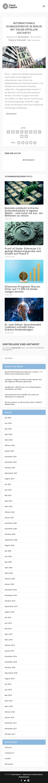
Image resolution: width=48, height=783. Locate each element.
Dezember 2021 (11, 456)
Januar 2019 (9, 651)
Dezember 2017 (11, 723)
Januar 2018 (9, 717)
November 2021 (11, 462)
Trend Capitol (15, 774)
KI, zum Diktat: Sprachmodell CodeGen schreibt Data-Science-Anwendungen (23, 327)
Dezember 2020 (11, 523)
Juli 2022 (8, 418)
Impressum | (27, 774)
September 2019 (11, 606)
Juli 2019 (8, 617)
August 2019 (9, 612)
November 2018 (11, 662)
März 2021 (9, 506)
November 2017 (11, 728)
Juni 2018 (8, 690)
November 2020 (11, 529)
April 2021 (8, 501)
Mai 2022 (8, 429)
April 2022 (8, 434)
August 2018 (9, 679)
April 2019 (8, 634)
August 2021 (9, 479)
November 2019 (11, 595)
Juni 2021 (8, 490)
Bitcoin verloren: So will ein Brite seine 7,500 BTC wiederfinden (23, 403)
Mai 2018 (8, 695)
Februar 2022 (10, 445)
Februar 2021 (10, 512)
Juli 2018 (8, 684)
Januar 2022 (9, 451)
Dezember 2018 (11, 656)
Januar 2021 (9, 518)
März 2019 (9, 640)
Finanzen (12, 40)
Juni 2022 (8, 423)
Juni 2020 (8, 556)
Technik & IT (9, 753)
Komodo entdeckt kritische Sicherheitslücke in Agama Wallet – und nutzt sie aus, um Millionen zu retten (24, 211)
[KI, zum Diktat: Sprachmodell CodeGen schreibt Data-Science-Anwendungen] (24, 309)
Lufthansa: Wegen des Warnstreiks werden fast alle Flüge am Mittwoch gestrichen (23, 380)
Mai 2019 (8, 629)
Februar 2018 (10, 712)
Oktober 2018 (10, 667)
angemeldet (16, 347)
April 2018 (8, 701)
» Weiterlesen (11, 113)
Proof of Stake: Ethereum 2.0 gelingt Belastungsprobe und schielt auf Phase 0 (23, 251)
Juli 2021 (8, 484)
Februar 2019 (10, 645)
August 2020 (9, 545)
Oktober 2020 (10, 534)
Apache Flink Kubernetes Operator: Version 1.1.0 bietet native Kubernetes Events (23, 373)
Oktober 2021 (10, 468)
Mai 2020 (8, 562)
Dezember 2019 (11, 590)
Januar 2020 (9, 584)
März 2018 (9, 706)
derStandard (23, 37)
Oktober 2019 (10, 601)
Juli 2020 (8, 551)
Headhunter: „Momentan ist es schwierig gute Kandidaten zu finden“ (23, 388)
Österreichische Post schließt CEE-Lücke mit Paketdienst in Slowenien (22, 396)
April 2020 (8, 567)
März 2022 (9, 440)
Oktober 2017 (10, 734)
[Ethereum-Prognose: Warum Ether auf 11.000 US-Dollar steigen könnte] (24, 271)
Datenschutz (37, 774)
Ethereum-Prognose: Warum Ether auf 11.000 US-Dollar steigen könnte (22, 289)
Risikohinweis (24, 777)
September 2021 (11, 473)
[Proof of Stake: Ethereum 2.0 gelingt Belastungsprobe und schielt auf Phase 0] (24, 233)
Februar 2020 (10, 579)
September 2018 (11, 673)
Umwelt (8, 758)
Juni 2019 (8, 623)
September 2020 (11, 540)
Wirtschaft (21, 40)
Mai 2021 (8, 495)
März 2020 (9, 573)
